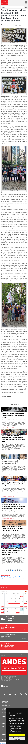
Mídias (3, 723)
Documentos (5, 716)
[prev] (25, 591)
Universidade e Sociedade (6, 705)
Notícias (4, 734)
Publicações (4, 704)
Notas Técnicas (5, 736)
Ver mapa (17, 679)
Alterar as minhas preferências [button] (17, 738)
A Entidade (4, 708)
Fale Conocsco (5, 739)
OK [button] (17, 735)
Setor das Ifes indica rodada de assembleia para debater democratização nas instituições (15, 577)
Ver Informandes (23, 638)
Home (3, 699)
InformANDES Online (5, 702)
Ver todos (25, 629)
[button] (2, 583)
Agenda (3, 731)
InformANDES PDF (5, 701)
